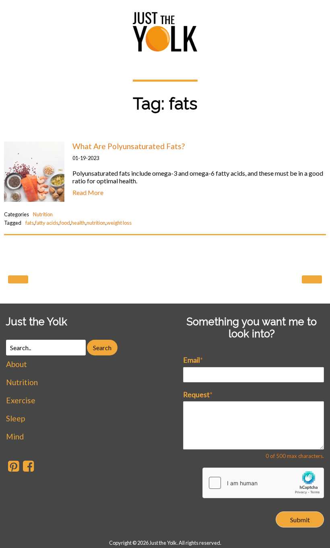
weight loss (119, 223)
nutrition (96, 223)
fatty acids (46, 223)
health (78, 223)
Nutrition (43, 214)
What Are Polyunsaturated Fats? (128, 146)
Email (193, 360)
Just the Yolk (36, 322)
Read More (87, 192)
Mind (15, 436)
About (16, 364)
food (65, 223)
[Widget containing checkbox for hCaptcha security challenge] (263, 483)
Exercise (20, 400)
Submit (300, 519)
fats (29, 223)
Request (197, 394)
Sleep (15, 418)
